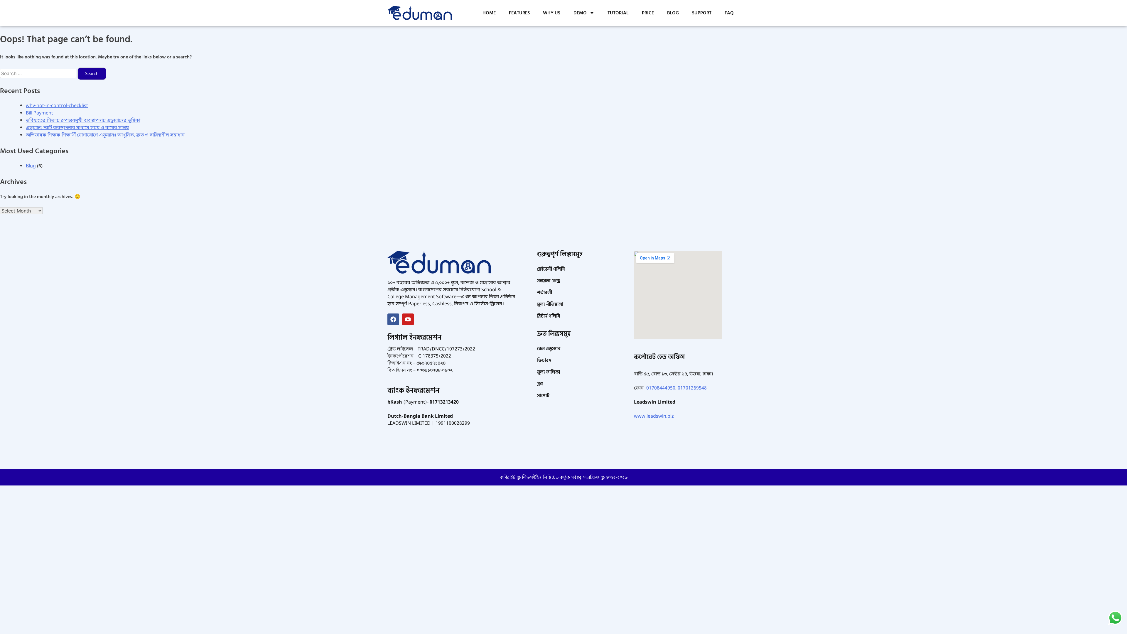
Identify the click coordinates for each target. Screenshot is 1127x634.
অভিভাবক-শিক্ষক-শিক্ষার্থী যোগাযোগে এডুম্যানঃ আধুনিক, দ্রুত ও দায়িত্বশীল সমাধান (105, 135)
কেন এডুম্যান (548, 349)
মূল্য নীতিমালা (550, 304)
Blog (31, 166)
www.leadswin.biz (654, 416)
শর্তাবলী (544, 292)
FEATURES (519, 13)
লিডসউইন (531, 477)
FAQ (729, 13)
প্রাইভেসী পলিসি (551, 269)
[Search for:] (38, 73)
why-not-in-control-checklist (57, 106)
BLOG (673, 13)
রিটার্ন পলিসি (548, 316)
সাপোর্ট (543, 395)
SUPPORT (701, 13)
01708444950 (660, 388)
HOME (489, 13)
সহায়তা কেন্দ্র (548, 281)
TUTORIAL (618, 13)
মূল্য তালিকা (548, 372)
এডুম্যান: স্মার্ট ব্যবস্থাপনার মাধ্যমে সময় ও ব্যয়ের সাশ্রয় (77, 128)
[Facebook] (393, 319)
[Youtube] (408, 319)
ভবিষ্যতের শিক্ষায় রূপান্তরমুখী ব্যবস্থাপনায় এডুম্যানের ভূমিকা (83, 120)
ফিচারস (544, 360)
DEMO (580, 13)
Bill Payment (39, 113)
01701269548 (692, 388)
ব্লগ (540, 384)
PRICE (648, 13)
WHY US (551, 13)
